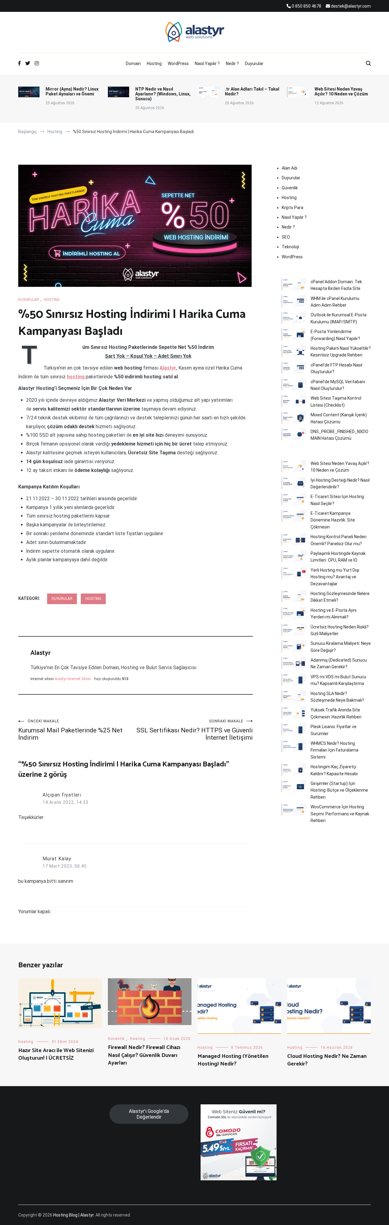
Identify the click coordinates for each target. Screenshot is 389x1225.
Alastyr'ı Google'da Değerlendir (149, 1114)
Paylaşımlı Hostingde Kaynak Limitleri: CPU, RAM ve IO (338, 557)
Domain (133, 63)
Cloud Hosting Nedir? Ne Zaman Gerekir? (327, 1060)
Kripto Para (292, 207)
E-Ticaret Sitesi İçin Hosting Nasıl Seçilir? (337, 500)
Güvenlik (290, 187)
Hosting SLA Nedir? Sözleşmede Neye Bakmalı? (337, 697)
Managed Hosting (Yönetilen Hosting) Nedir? (233, 1060)
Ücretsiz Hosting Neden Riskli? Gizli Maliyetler (340, 630)
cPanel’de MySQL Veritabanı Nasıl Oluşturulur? (338, 385)
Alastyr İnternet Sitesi (73, 679)
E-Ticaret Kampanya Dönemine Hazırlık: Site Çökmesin (333, 520)
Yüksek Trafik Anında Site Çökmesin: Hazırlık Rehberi (336, 713)
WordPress (178, 63)
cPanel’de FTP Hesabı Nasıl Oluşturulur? (336, 368)
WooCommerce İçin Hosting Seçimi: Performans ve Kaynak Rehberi (340, 813)
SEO (286, 237)
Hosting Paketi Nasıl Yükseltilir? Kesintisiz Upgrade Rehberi (341, 351)
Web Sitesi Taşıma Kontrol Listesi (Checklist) (336, 401)
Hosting (154, 63)
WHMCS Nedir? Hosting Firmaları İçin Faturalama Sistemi (334, 750)
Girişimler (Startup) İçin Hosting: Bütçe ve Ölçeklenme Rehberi (339, 790)
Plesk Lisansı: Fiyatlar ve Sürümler (333, 730)
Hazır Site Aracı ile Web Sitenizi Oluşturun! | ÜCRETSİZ (56, 1054)
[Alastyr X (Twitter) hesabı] (27, 64)
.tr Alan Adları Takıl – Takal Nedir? (252, 91)
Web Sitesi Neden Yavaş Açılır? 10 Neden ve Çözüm (341, 91)
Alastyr (40, 653)
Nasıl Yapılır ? (207, 63)
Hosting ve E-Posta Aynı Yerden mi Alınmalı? (333, 613)
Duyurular (254, 63)
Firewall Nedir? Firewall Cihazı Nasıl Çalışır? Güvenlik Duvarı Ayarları (144, 1055)
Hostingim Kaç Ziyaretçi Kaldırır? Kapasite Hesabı (334, 770)
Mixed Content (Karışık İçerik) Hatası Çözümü (339, 418)
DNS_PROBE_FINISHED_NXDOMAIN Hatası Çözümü (339, 435)
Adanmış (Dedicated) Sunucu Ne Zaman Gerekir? (339, 663)
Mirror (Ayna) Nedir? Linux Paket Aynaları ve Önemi (72, 91)
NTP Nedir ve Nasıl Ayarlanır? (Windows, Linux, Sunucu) (163, 94)
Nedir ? (232, 63)
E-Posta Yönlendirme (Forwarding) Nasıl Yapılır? (335, 335)
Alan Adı (289, 168)
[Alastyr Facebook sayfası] (19, 64)
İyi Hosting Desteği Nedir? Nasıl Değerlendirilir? (340, 483)
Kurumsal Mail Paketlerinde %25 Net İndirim (70, 730)
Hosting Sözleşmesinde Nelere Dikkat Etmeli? (340, 597)
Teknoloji (290, 246)
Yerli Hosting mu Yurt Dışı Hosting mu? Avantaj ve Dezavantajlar (335, 577)
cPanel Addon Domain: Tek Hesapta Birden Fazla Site (336, 285)
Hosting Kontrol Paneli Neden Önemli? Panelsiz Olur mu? (339, 540)
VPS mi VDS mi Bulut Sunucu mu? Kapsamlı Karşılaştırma (338, 680)
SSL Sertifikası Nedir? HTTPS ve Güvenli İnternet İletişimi (194, 730)
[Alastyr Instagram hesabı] (37, 64)
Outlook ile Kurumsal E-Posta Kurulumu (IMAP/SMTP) (339, 318)
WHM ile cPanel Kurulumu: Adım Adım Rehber (335, 302)
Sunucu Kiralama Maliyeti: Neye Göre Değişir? (341, 646)
